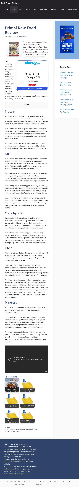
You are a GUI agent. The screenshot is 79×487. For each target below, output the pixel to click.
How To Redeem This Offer (32, 88)
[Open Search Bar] (76, 16)
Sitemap (39, 484)
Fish (35, 9)
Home (6, 9)
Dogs (14, 9)
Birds (28, 9)
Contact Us (66, 482)
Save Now (32, 85)
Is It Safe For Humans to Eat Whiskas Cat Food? (22, 429)
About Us (38, 482)
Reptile (53, 9)
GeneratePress (18, 484)
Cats (20, 9)
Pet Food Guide (10, 3)
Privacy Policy (47, 482)
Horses (61, 9)
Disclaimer (57, 482)
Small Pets (43, 9)
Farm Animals (72, 9)
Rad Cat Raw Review (13, 431)
